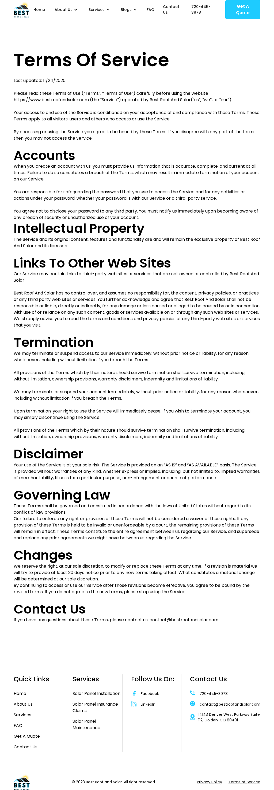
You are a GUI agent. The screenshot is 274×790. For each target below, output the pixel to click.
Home (39, 9)
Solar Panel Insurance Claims (95, 707)
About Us (23, 704)
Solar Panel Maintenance (86, 724)
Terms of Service (244, 782)
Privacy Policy (209, 782)
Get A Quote (243, 9)
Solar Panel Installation (96, 693)
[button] (66, 10)
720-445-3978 (201, 9)
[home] (21, 10)
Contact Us (171, 9)
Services (22, 715)
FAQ (150, 9)
